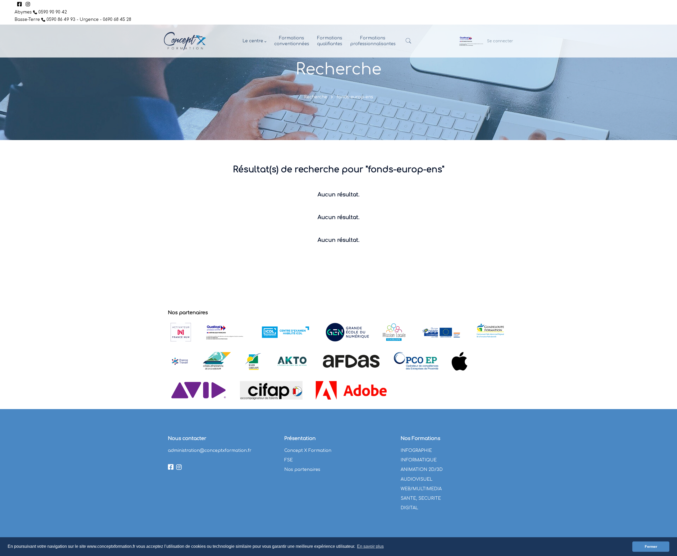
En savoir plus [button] (370, 546)
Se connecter (500, 41)
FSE (288, 460)
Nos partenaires (302, 469)
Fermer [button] (651, 546)
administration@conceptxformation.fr (209, 450)
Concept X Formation (307, 450)
